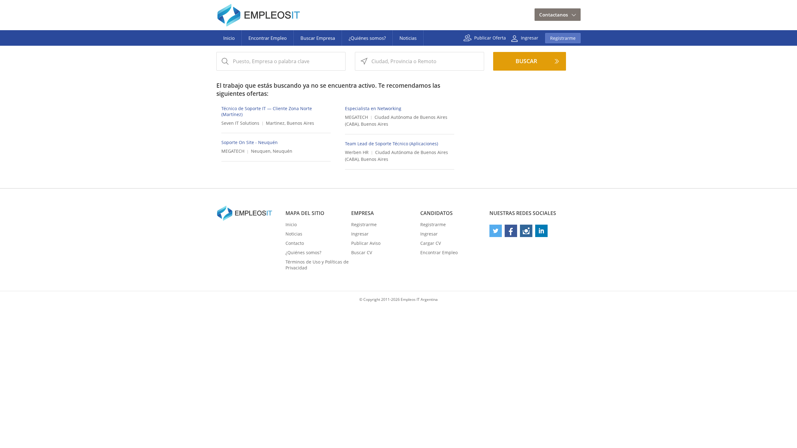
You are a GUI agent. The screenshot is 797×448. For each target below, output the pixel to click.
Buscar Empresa (317, 38)
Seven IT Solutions (240, 123)
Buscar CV (361, 252)
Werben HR (357, 152)
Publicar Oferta (490, 37)
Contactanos (553, 15)
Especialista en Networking (373, 108)
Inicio (229, 38)
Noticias (408, 38)
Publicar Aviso (365, 243)
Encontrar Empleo (267, 38)
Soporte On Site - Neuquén (249, 142)
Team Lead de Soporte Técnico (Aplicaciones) (391, 144)
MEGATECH (356, 117)
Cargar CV (430, 243)
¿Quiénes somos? (367, 38)
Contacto (294, 243)
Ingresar (529, 37)
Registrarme (563, 38)
